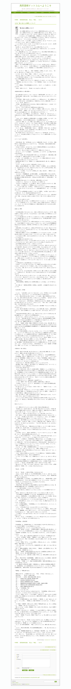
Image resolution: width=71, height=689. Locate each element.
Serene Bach (19, 684)
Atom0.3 (16, 682)
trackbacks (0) (53, 639)
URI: (18, 657)
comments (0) (47, 639)
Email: (18, 656)
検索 (56, 681)
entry (22, 12)
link (49, 12)
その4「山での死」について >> (50, 16)
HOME (15, 12)
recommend (56, 12)
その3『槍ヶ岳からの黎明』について (25, 23)
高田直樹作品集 (24, 19)
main (44, 16)
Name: (18, 654)
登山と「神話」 (33, 19)
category (28, 12)
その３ (40, 19)
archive (42, 12)
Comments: (19, 659)
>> (54, 10)
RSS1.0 (13, 682)
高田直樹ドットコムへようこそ (35, 5)
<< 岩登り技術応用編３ (38, 16)
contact (35, 12)
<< (16, 10)
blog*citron (27, 684)
